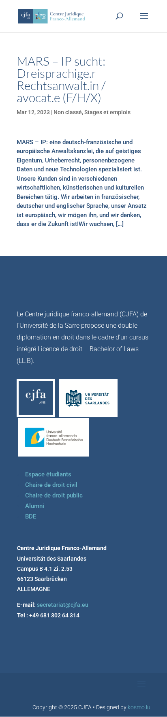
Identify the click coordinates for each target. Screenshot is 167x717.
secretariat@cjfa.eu (62, 605)
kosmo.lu (139, 707)
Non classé (68, 112)
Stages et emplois (107, 112)
